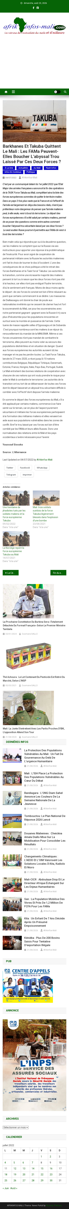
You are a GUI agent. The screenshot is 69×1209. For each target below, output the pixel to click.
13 (24, 1168)
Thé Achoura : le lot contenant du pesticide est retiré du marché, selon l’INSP (34, 679)
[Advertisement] (34, 66)
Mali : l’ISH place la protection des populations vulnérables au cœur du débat (44, 777)
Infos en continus (13, 172)
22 (42, 1174)
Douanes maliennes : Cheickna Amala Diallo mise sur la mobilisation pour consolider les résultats (44, 839)
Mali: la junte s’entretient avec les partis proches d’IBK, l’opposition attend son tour (33, 730)
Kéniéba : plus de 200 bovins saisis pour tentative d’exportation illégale (42, 941)
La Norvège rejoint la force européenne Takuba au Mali (13, 551)
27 (24, 1180)
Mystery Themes (54, 1205)
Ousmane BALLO (30, 634)
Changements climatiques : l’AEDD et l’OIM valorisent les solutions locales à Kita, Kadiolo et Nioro (44, 862)
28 (33, 1180)
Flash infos (51, 168)
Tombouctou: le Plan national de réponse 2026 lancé (44, 817)
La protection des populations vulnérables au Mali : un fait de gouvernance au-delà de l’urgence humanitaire (43, 756)
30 (51, 1180)
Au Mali (37, 168)
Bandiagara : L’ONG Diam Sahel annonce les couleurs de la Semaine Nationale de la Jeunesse (43, 798)
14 (33, 1168)
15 (42, 1168)
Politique (31, 172)
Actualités (23, 168)
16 (51, 1168)
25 (6, 1180)
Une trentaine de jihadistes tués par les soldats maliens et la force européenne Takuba (14, 514)
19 (15, 1174)
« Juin (6, 1188)
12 (15, 1168)
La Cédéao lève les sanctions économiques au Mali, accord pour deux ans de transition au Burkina (13, 573)
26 (15, 1180)
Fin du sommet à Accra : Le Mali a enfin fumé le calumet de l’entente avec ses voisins (59, 573)
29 (42, 1180)
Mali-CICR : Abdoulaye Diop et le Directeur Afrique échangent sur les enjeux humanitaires (44, 883)
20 (24, 1174)
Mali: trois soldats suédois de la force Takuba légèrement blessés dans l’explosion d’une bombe (45, 514)
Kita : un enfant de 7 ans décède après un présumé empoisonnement (44, 922)
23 (51, 1174)
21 (33, 1174)
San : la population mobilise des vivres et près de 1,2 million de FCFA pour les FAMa (44, 903)
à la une (9, 168)
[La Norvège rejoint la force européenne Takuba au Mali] (16, 538)
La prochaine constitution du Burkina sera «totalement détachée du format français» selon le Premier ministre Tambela (34, 625)
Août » (13, 1188)
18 (6, 1174)
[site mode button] (57, 91)
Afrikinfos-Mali (29, 177)
